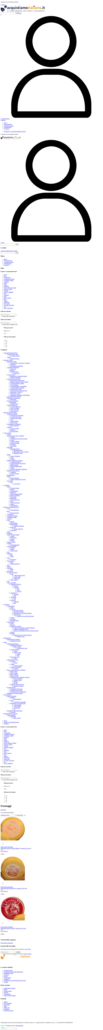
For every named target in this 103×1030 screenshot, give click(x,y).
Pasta (5, 296)
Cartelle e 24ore (18, 680)
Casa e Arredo (7, 433)
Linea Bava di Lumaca (16, 389)
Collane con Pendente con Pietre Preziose (24, 628)
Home (5, 123)
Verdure (12, 540)
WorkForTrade (19, 1025)
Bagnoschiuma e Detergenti (17, 380)
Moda (5, 642)
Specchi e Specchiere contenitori (18, 469)
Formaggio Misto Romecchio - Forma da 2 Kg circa (14, 888)
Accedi (2, 242)
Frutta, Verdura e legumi (10, 287)
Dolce (18, 590)
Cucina (9, 434)
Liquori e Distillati (8, 292)
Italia (15, 596)
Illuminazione (7, 638)
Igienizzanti (13, 399)
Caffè (11, 574)
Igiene (11, 700)
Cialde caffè (17, 578)
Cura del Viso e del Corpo (13, 379)
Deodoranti (13, 402)
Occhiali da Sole (11, 687)
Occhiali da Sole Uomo (16, 690)
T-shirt (15, 658)
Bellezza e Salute (8, 360)
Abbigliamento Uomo (12, 660)
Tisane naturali (14, 580)
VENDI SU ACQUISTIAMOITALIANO (15, 131)
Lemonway (7, 979)
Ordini (5, 989)
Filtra (5, 333)
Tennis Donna (17, 614)
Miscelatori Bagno (15, 449)
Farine (5, 285)
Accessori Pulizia (14, 488)
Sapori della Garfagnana (9, 316)
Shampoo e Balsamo (15, 377)
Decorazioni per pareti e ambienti (15, 435)
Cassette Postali (14, 421)
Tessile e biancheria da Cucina (18, 479)
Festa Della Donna (8, 1010)
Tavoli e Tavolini (14, 473)
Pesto (11, 562)
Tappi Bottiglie (14, 505)
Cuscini (12, 440)
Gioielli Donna (11, 606)
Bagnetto (12, 697)
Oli (14, 709)
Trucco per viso (14, 411)
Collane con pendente (15, 626)
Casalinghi (6, 485)
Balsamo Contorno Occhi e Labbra (19, 382)
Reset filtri (3, 810)
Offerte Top (7, 1007)
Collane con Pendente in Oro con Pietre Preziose (26, 630)
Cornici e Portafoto (15, 456)
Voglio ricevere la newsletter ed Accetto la (17, 954)
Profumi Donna (14, 403)
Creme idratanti (14, 385)
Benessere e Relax (11, 361)
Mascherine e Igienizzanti (13, 398)
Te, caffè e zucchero (9, 305)
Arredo (9, 357)
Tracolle (16, 683)
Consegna (6, 974)
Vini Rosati (13, 597)
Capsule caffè (17, 577)
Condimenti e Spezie (9, 279)
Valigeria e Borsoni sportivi (17, 684)
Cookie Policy (7, 977)
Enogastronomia (8, 124)
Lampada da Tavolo (15, 641)
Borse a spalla (13, 673)
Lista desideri (7, 994)
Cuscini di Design (14, 441)
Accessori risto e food (12, 354)
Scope (11, 501)
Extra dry (19, 591)
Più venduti (7, 1004)
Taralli (12, 556)
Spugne (12, 504)
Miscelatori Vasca (18, 453)
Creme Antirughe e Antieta (17, 383)
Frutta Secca (13, 537)
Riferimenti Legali (8, 973)
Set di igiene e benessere (20, 702)
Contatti (6, 982)
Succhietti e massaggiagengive (15, 710)
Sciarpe (19, 654)
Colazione (6, 1009)
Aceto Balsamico (14, 510)
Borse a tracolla (14, 674)
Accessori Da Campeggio (16, 415)
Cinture (15, 651)
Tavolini (12, 459)
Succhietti (12, 712)
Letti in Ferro (17, 483)
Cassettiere (13, 472)
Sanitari (12, 467)
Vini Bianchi (13, 593)
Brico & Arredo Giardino (10, 412)
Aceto (5, 274)
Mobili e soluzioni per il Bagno (15, 460)
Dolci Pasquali (14, 524)
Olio (5, 293)
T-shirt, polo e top (14, 657)
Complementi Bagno (15, 462)
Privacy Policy (28, 954)
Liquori (12, 549)
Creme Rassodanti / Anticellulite (18, 386)
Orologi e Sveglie (14, 443)
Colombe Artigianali (19, 526)
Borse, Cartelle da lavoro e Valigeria (16, 670)
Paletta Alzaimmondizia (16, 494)
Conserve (6, 282)
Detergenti (13, 492)
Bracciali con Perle (18, 610)
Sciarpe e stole (17, 652)
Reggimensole (10, 475)
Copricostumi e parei (22, 648)
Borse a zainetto (14, 676)
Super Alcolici (14, 550)
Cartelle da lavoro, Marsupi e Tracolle (19, 677)
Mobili (8, 454)
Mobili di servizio (14, 358)
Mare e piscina (17, 646)
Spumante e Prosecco (15, 584)
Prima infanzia (7, 694)
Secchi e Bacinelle (15, 502)
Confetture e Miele (8, 280)
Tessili (8, 476)
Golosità (6, 290)
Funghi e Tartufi (8, 289)
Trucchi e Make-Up (12, 405)
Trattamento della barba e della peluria (20, 395)
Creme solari (17, 708)
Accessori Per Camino (16, 418)
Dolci (5, 283)
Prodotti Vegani (14, 371)
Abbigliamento (7, 127)
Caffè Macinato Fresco (19, 575)
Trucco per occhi (14, 409)
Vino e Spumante (8, 308)
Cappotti (16, 668)
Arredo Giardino (14, 428)
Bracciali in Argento (19, 612)
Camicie (12, 664)
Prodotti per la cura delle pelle (17, 703)
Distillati (12, 547)
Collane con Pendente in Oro (21, 629)
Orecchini (12, 619)
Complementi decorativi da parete (18, 438)
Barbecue (12, 430)
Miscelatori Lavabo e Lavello (21, 451)
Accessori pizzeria (15, 355)
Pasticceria (13, 527)
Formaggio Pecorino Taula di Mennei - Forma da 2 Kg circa (16, 848)
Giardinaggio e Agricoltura (14, 424)
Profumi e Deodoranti (12, 401)
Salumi (5, 301)
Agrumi (12, 536)
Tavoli (12, 457)
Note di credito (7, 991)
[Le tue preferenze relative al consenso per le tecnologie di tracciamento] (2, 1027)
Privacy (6, 976)
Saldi (5, 1006)
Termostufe (13, 716)
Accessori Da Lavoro (15, 417)
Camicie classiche (18, 665)
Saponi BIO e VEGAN (16, 392)
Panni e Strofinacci (15, 495)
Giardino (9, 427)
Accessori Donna (14, 649)
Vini (5, 306)
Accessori (12, 661)
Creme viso (13, 369)
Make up (12, 370)
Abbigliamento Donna (12, 644)
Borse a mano (13, 671)
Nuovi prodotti (7, 1003)
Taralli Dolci (13, 530)
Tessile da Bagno (14, 478)
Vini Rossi (13, 600)
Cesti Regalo (7, 277)
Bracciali (12, 609)
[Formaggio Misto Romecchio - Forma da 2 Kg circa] (13, 880)
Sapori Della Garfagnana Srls (10, 324)
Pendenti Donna (14, 620)
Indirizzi (6, 992)
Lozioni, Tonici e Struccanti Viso (18, 390)
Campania (16, 594)
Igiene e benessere (11, 696)
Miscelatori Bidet (18, 450)
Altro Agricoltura (14, 425)
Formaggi (6, 286)
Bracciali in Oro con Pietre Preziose (23, 613)
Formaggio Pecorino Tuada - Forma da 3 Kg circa (13, 928)
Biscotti (12, 521)
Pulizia (9, 486)
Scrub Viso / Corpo (15, 393)
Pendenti (12, 633)
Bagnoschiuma (17, 699)
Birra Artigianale (14, 513)
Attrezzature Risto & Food (10, 353)
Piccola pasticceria (18, 529)
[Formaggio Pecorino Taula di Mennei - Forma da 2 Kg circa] (13, 840)
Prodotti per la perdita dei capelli (18, 376)
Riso (5, 299)
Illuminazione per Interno (13, 639)
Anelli (11, 607)
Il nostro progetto (8, 970)
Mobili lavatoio (14, 465)
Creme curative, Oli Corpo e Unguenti (20, 363)
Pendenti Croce (21, 636)
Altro (11, 419)
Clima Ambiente (11, 715)
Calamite (12, 437)
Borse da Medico (18, 678)
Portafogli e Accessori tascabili (15, 693)
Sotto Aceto (7, 303)
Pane (11, 555)
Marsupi (16, 681)
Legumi (12, 539)
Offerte (5, 1002)
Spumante (16, 587)
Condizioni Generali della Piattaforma (13, 972)
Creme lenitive (17, 706)
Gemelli (12, 632)
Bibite (11, 569)
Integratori (13, 364)
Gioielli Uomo (10, 622)
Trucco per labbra (14, 408)
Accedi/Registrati (5, 118)
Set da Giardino (14, 431)
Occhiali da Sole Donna (16, 689)
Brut (18, 588)
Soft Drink (6, 302)
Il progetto (6, 128)
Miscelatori (10, 447)
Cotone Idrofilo (14, 491)
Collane (12, 617)
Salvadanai (13, 444)
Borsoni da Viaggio (18, 686)
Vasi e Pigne (13, 446)
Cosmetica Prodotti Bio (13, 367)
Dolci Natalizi (13, 523)
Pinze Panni (13, 497)
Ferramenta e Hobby (12, 414)
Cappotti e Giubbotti (15, 667)
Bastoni (12, 489)
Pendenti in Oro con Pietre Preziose (23, 635)
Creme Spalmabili (14, 545)
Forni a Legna (13, 422)
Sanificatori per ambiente (16, 366)
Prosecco (16, 585)
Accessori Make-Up (15, 406)
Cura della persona (8, 126)
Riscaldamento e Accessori (10, 713)
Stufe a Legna (17, 718)
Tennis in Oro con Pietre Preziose (25, 616)
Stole (18, 655)
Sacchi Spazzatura (15, 499)
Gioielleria (6, 604)
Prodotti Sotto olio (15, 563)
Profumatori (13, 498)
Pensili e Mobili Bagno (16, 466)
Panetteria (6, 295)
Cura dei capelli (11, 374)
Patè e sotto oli (7, 298)
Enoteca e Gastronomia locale (11, 507)
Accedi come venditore (10, 995)
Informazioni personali (9, 988)
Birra (5, 276)
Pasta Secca (13, 559)
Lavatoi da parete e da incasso (18, 463)
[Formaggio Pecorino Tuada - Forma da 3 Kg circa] (13, 920)
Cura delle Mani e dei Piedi (17, 387)
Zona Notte (10, 481)
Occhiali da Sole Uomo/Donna (18, 692)
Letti (11, 482)
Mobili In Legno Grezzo (13, 470)
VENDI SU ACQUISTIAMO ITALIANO (15, 980)
